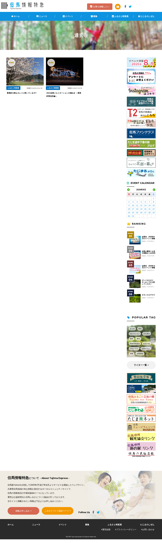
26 (141, 212)
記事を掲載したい (101, 7)
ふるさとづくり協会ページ (57, 511)
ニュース (43, 16)
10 (133, 205)
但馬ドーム (146, 349)
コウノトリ (134, 349)
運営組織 (106, 529)
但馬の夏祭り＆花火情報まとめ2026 (148, 252)
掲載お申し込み (22, 511)
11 (137, 205)
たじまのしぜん (147, 16)
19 (141, 209)
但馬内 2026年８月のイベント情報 (148, 267)
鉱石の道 (146, 344)
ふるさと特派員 (121, 16)
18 (137, 209)
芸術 (131, 339)
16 (129, 209)
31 (133, 216)
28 (149, 212)
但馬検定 (140, 354)
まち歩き (146, 334)
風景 (140, 329)
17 (133, 209)
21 (149, 209)
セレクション (135, 334)
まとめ (132, 329)
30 (129, 216)
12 (141, 205)
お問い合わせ (148, 529)
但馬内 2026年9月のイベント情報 (148, 237)
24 (133, 212)
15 (154, 205)
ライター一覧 (140, 365)
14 (149, 205)
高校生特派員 (135, 344)
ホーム (17, 16)
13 (145, 205)
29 (154, 212)
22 (154, 209)
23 (129, 212)
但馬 (131, 354)
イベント (69, 16)
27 (145, 212)
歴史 (138, 339)
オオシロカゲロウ (148, 295)
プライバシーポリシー (126, 529)
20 (145, 209)
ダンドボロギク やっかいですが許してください (148, 282)
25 (137, 212)
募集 (95, 16)
